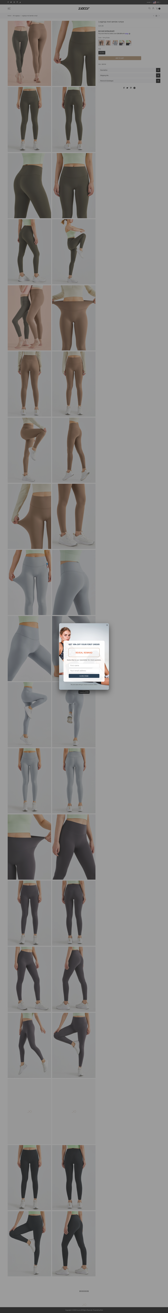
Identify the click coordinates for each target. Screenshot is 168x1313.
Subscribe (84, 676)
